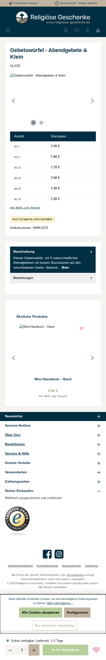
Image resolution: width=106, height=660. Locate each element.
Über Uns (12, 435)
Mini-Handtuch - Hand (53, 379)
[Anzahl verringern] (10, 650)
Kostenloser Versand (25, 3)
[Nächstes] (92, 101)
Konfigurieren (77, 612)
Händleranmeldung (20, 565)
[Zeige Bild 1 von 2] (33, 123)
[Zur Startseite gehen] (53, 18)
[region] (53, 100)
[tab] (53, 260)
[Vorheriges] (14, 101)
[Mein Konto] (87, 30)
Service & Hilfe (17, 453)
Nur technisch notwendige (55, 625)
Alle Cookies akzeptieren (40, 612)
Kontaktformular (47, 565)
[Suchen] (66, 30)
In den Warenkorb (65, 650)
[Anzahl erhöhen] (34, 650)
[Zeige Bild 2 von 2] (41, 123)
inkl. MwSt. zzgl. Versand (25, 207)
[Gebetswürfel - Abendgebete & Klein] (53, 100)
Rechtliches (15, 444)
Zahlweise (91, 565)
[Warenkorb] (98, 30)
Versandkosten (71, 565)
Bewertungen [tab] (23, 278)
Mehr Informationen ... (60, 603)
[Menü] (7, 30)
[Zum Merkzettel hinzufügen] (96, 650)
